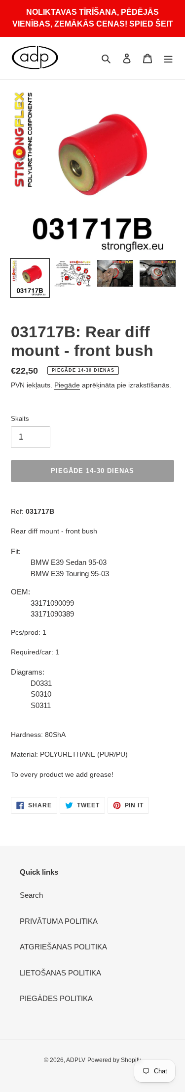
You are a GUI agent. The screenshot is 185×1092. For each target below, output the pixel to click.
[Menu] (168, 58)
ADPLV (75, 1060)
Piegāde (67, 385)
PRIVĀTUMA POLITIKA (59, 921)
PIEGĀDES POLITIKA (56, 998)
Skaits (20, 418)
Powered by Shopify (114, 1060)
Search (31, 895)
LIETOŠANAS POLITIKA (60, 973)
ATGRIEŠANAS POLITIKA (63, 947)
